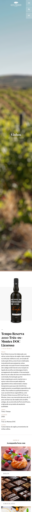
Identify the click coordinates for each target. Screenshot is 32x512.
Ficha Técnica (7, 348)
